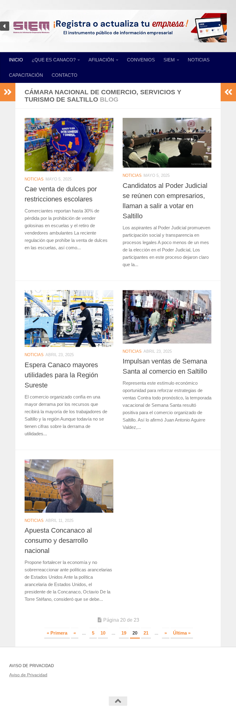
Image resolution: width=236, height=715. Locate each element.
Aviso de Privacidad (28, 674)
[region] (118, 26)
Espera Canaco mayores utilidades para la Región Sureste (61, 375)
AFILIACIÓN (101, 59)
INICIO (16, 59)
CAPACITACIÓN (26, 75)
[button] (225, 19)
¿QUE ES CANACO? (54, 59)
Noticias (34, 179)
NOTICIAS (199, 59)
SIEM (169, 59)
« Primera (57, 632)
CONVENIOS (141, 59)
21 (146, 632)
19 (123, 632)
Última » (182, 632)
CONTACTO (64, 75)
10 (102, 632)
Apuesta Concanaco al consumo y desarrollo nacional (58, 540)
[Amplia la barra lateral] (7, 92)
